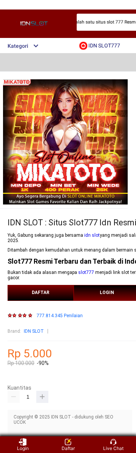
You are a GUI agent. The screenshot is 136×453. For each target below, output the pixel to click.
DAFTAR (40, 292)
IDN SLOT (34, 331)
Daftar (68, 448)
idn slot (92, 235)
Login (23, 448)
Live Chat (113, 448)
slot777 (86, 272)
